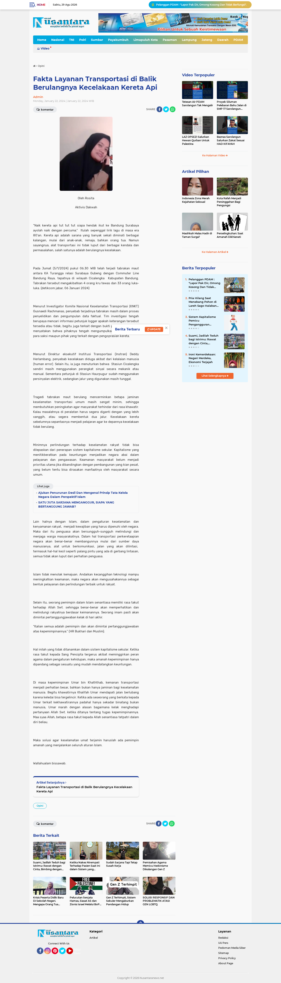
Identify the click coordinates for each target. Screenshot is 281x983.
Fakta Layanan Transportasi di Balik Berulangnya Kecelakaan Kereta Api (84, 789)
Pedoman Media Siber (232, 947)
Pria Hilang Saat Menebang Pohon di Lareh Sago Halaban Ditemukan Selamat (203, 302)
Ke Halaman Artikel (214, 251)
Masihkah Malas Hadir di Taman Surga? (197, 235)
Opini (40, 805)
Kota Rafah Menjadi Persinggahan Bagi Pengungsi (229, 202)
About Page (78, 951)
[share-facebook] (159, 109)
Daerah (223, 40)
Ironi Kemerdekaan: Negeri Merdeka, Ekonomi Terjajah (202, 358)
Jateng (207, 40)
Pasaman (170, 40)
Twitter (64, 956)
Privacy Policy (227, 958)
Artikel (93, 937)
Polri (82, 40)
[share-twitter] (166, 109)
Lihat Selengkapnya (214, 375)
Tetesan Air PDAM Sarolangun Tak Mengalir (197, 103)
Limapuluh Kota (146, 40)
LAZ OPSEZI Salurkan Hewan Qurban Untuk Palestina (195, 140)
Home (41, 5)
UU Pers (223, 942)
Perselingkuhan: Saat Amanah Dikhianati (230, 235)
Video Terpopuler (198, 75)
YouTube (72, 956)
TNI (71, 40)
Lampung (189, 40)
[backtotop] (140, 924)
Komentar (46, 109)
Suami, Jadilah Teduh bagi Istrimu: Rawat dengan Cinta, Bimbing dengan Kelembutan (203, 339)
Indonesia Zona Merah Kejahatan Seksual (196, 200)
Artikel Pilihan (195, 171)
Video (45, 48)
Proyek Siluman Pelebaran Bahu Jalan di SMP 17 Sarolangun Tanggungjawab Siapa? (231, 105)
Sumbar (97, 40)
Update (155, 329)
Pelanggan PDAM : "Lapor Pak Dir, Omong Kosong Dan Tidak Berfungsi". (201, 4)
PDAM (238, 40)
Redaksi (223, 937)
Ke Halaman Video (214, 155)
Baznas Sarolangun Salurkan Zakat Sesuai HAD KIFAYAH (230, 140)
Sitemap (223, 953)
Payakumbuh (118, 40)
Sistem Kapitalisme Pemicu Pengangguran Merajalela (202, 320)
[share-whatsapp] (172, 109)
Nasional (57, 40)
